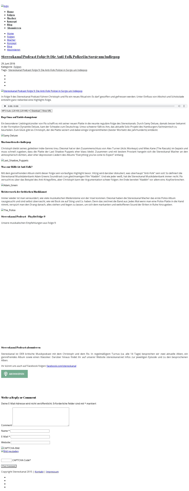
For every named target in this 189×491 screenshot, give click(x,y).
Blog (9, 24)
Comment (7, 425)
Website (5, 442)
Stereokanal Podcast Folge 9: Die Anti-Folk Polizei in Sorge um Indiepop (60, 56)
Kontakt (39, 471)
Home (10, 11)
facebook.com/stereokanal (61, 366)
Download (36, 111)
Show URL (46, 111)
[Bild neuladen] (10, 451)
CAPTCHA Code (21, 460)
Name (5, 430)
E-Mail (5, 436)
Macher (11, 18)
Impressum (52, 471)
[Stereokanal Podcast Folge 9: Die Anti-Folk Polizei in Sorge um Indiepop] (94, 91)
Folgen (11, 15)
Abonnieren (14, 27)
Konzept (12, 21)
